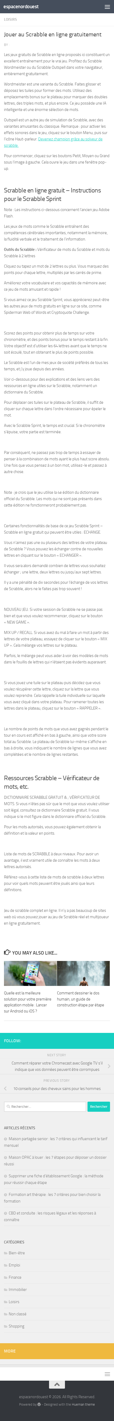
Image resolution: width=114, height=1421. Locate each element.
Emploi (14, 1265)
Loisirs (10, 19)
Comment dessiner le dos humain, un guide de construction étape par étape (80, 999)
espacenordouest (21, 6)
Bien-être (17, 1253)
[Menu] (107, 6)
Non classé (18, 1314)
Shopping (16, 1326)
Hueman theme (83, 1404)
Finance (15, 1277)
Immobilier (18, 1289)
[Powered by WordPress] (39, 1404)
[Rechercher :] (45, 1107)
